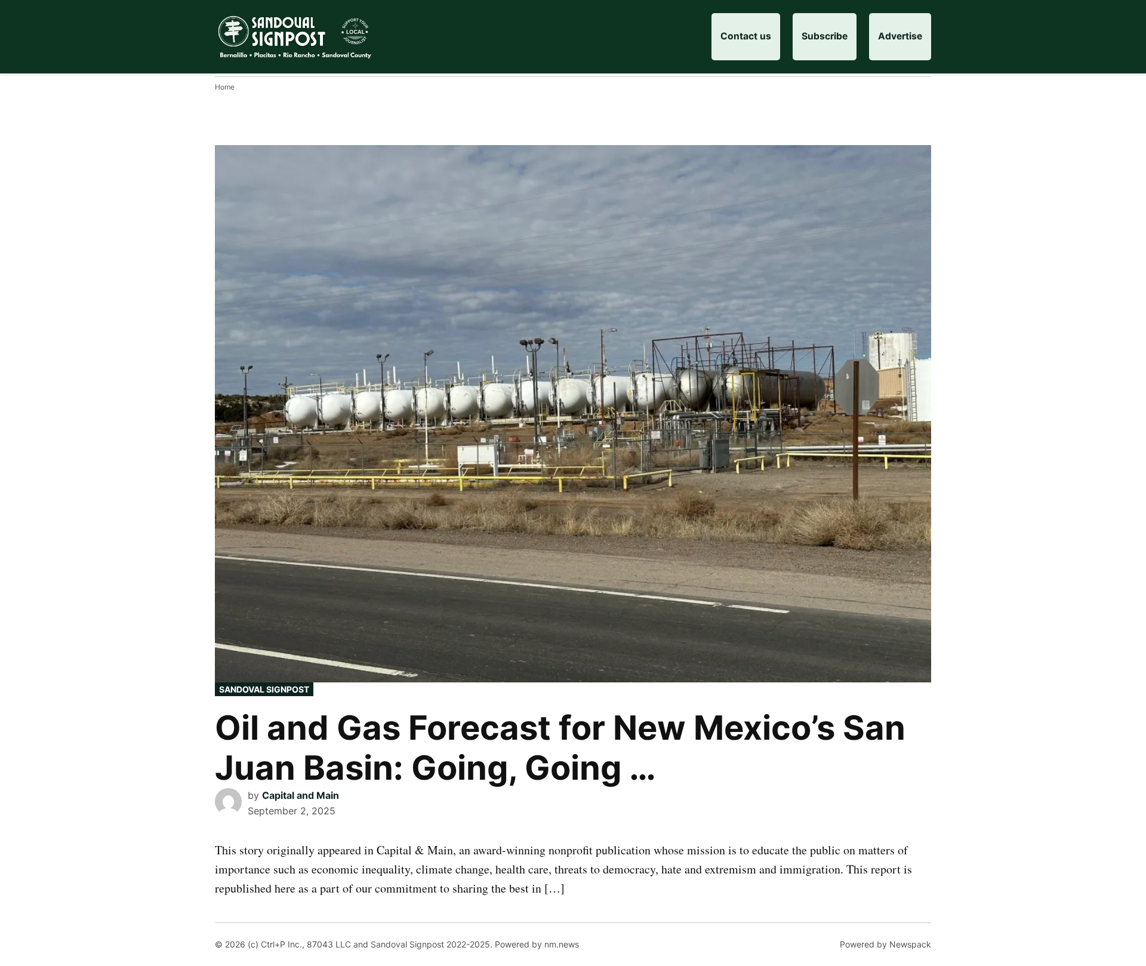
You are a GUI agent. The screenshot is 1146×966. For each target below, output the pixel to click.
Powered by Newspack (885, 944)
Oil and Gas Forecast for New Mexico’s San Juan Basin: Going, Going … (560, 747)
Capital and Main (300, 795)
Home (225, 86)
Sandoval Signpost (264, 689)
